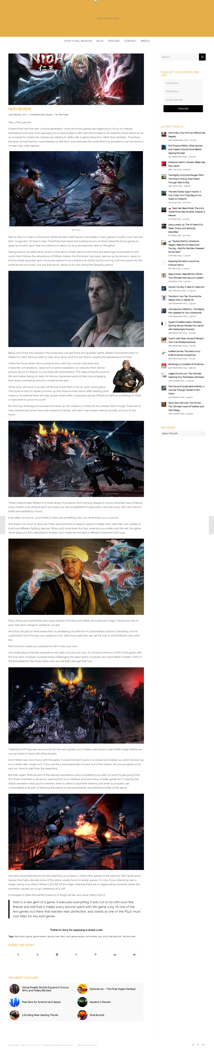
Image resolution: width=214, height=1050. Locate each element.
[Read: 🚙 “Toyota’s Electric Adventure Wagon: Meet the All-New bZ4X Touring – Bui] (164, 243)
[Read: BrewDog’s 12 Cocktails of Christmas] (164, 366)
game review (39, 936)
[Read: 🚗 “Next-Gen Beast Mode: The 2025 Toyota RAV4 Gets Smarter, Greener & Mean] (164, 210)
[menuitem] (78, 41)
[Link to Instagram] (203, 1044)
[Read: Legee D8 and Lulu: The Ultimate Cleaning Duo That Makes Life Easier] (164, 375)
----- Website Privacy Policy (85, 1045)
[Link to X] (193, 1044)
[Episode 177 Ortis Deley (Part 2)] (2, 525)
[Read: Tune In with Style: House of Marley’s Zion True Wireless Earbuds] (164, 340)
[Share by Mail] (134, 954)
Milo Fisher (63, 115)
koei (57, 936)
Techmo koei (128, 936)
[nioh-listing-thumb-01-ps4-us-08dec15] (76, 79)
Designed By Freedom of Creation (58, 1045)
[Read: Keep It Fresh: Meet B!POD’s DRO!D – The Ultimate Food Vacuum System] (164, 276)
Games (49, 115)
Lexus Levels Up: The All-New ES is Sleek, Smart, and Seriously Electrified (185, 228)
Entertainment (38, 115)
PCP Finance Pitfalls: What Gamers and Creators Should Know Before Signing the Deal (185, 149)
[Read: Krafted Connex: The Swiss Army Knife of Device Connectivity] (164, 353)
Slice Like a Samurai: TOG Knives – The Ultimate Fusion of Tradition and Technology (186, 406)
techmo (117, 936)
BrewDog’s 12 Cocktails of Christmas (186, 364)
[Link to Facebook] (198, 1044)
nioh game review (75, 936)
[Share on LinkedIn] (115, 954)
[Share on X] (37, 954)
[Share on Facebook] (18, 954)
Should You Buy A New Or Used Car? (186, 287)
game (29, 936)
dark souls (19, 936)
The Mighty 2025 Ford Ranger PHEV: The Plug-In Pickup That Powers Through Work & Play (186, 179)
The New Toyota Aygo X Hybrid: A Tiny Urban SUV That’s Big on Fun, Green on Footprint (185, 195)
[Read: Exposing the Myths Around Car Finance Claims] (164, 263)
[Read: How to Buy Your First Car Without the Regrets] (164, 134)
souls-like (108, 936)
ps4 (100, 936)
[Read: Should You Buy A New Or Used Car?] (164, 289)
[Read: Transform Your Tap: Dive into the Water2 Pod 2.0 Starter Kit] (164, 298)
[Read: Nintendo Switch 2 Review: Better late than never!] (164, 164)
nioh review (91, 936)
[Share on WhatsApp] (76, 954)
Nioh (62, 936)
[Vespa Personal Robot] (211, 525)
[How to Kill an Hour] (107, 18)
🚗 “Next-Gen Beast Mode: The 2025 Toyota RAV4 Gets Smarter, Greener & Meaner (186, 212)
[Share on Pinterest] (95, 954)
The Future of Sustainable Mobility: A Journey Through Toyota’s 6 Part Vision (186, 390)
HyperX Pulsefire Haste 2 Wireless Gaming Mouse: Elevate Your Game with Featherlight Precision (185, 325)
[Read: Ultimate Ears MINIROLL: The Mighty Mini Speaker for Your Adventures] (164, 311)
